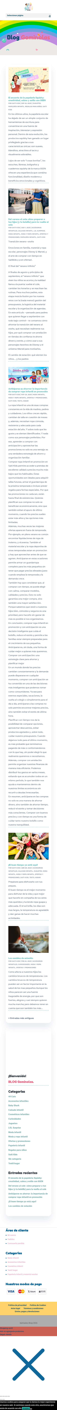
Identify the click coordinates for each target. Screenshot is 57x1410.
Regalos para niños (33, 106)
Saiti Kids (16, 103)
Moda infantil (14, 234)
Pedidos (11, 1239)
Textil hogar (22, 401)
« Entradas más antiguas (21, 1018)
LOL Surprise (39, 231)
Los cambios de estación (20, 958)
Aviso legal (15, 1308)
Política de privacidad (17, 1305)
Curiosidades (24, 964)
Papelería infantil (16, 106)
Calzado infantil (25, 231)
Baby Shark (13, 1105)
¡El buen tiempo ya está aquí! (23, 865)
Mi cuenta (12, 1235)
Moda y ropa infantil (30, 234)
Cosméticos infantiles (18, 1114)
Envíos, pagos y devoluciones (27, 1311)
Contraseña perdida (16, 1243)
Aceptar (26, 1408)
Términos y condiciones (33, 1308)
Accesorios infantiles (18, 1101)
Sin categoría (14, 1159)
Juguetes (36, 103)
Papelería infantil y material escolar (23, 1274)
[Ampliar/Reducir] (1, 1396)
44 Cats (12, 1096)
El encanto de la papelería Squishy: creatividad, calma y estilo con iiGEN (27, 99)
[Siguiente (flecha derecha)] (4, 1399)
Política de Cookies (38, 1305)
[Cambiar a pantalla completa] (4, 1396)
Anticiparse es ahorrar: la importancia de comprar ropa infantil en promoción (28, 390)
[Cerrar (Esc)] (9, 1396)
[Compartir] (6, 1396)
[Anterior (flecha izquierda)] (1, 1399)
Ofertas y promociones (37, 398)
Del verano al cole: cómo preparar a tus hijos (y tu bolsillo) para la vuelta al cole (28, 222)
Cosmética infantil (15, 1266)
